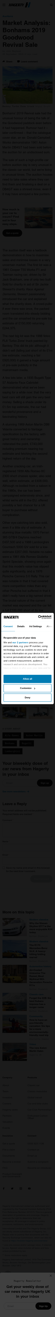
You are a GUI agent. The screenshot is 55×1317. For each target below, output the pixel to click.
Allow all (27, 679)
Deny (27, 697)
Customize (25, 688)
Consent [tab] (8, 626)
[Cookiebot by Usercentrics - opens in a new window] (38, 617)
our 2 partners (20, 642)
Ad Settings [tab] (35, 626)
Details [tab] (21, 626)
